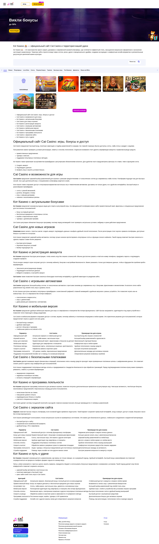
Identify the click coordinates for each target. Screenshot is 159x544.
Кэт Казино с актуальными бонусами (29, 119)
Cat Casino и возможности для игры (29, 117)
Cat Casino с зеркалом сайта (26, 135)
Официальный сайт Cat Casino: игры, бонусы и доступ (35, 115)
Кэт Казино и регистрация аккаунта (29, 124)
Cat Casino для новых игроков (27, 121)
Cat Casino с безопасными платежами (30, 130)
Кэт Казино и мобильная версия (28, 128)
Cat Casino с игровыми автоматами (29, 126)
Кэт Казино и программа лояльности (29, 132)
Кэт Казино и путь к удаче (25, 137)
